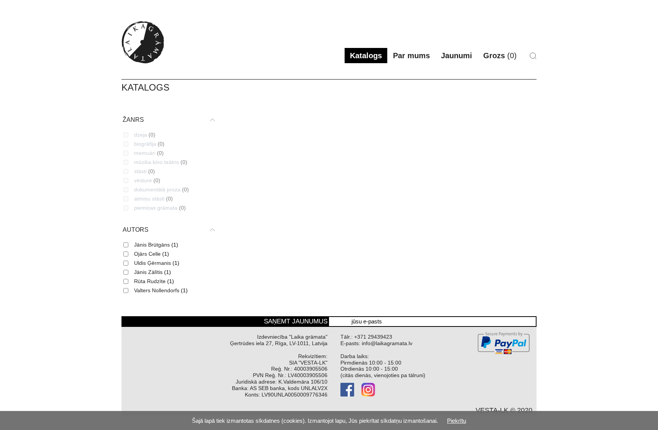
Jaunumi (456, 55)
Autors (136, 229)
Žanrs (133, 119)
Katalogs (366, 55)
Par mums (411, 55)
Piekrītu (456, 421)
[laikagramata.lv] (142, 42)
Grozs (500, 55)
